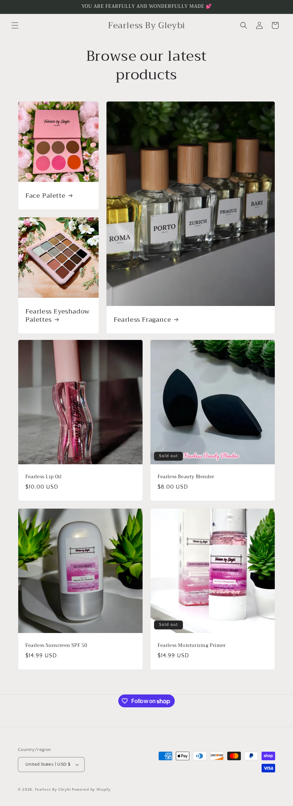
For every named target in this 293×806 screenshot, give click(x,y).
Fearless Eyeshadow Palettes (57, 315)
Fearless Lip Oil (43, 477)
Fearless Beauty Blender (186, 477)
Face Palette (45, 196)
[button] (15, 25)
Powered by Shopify (91, 789)
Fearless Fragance (142, 320)
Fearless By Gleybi (53, 789)
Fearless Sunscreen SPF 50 (56, 646)
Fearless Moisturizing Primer (192, 646)
